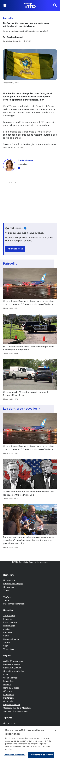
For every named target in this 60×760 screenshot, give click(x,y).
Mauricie (7, 684)
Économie (7, 619)
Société (6, 642)
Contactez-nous (10, 723)
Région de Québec (11, 704)
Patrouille (8, 18)
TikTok (6, 600)
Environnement (10, 622)
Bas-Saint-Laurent (11, 664)
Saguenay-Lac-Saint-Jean (15, 711)
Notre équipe (9, 580)
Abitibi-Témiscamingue (13, 661)
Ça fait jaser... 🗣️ (16, 228)
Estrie (5, 674)
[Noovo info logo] (30, 5)
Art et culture (9, 615)
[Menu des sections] (5, 5)
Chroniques (8, 587)
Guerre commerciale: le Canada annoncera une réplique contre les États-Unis (28, 493)
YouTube (7, 597)
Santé (6, 635)
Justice (6, 629)
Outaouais (8, 701)
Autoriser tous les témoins (41, 755)
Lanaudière (8, 681)
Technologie (8, 649)
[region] (30, 743)
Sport (5, 646)
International (9, 625)
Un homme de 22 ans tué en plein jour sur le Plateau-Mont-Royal (26, 393)
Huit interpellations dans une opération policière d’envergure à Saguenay (28, 348)
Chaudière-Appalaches (13, 671)
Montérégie (8, 698)
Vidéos (6, 590)
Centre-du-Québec (12, 667)
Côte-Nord (8, 691)
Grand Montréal (10, 678)
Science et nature (11, 639)
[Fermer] (55, 730)
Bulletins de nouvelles (13, 583)
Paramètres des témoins (14, 604)
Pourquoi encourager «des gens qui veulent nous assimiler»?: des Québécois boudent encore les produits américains (28, 540)
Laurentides (8, 694)
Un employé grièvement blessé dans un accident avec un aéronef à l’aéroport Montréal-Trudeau (28, 302)
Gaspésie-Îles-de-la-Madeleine (17, 708)
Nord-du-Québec (11, 688)
